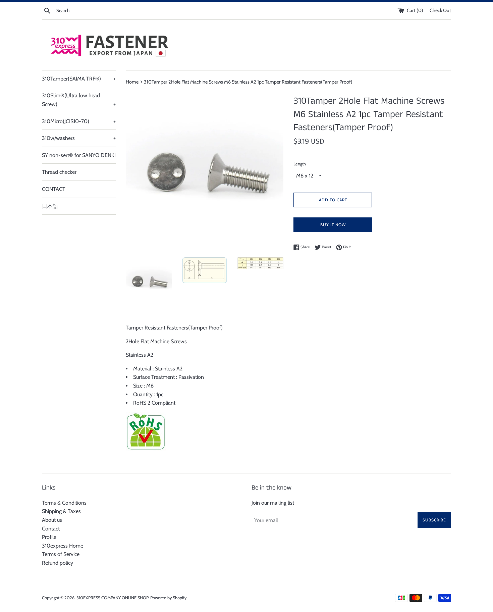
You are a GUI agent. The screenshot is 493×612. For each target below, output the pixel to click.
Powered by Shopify (168, 597)
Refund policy (57, 563)
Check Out (440, 10)
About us (52, 520)
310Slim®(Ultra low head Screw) (79, 99)
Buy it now (333, 224)
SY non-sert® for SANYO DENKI (79, 155)
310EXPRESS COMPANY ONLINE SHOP (112, 597)
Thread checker (59, 172)
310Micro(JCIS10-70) (79, 121)
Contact (51, 528)
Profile (49, 537)
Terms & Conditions (64, 503)
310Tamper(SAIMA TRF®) (79, 78)
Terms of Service (60, 554)
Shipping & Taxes (61, 511)
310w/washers (79, 138)
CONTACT (53, 189)
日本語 (50, 206)
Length (299, 163)
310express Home (62, 546)
